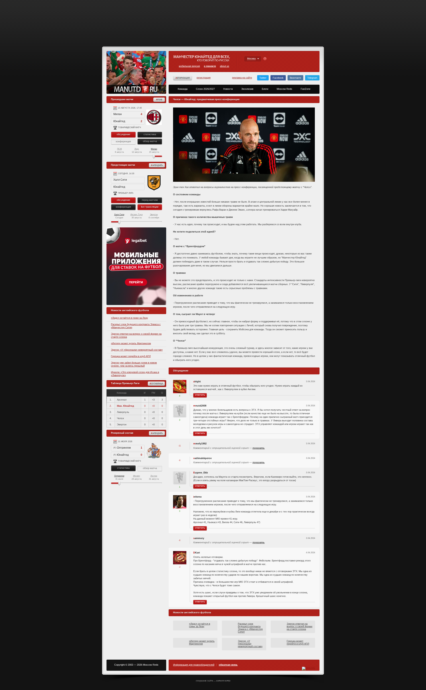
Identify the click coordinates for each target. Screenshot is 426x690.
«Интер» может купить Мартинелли (131, 343)
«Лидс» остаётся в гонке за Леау (129, 318)
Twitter (262, 77)
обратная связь (228, 665)
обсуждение (123, 134)
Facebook (278, 77)
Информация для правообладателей (193, 665)
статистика (150, 134)
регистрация (204, 77)
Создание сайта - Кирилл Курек (213, 681)
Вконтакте (295, 77)
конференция (123, 206)
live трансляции (149, 206)
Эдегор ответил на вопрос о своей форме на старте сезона (299, 626)
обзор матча (150, 141)
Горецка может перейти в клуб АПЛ (131, 356)
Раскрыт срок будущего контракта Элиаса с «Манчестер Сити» (250, 627)
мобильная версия (189, 66)
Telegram (312, 77)
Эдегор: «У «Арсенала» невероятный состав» (137, 349)
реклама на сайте (242, 77)
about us (224, 66)
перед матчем (150, 200)
